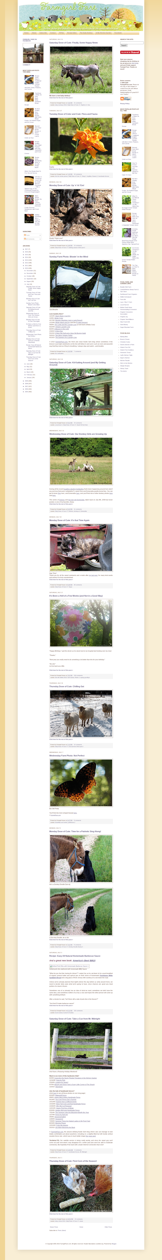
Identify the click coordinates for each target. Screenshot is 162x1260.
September (30, 278)
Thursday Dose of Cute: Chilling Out (66, 686)
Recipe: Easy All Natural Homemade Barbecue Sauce (74, 956)
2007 (26, 386)
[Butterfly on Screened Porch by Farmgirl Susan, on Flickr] (81, 806)
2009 (26, 381)
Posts (28, 235)
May (28, 366)
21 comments (78, 103)
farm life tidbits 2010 (61, 677)
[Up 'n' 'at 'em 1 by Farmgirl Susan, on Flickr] (81, 236)
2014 (26, 257)
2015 (26, 254)
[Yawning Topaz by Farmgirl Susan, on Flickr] (81, 571)
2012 (26, 262)
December (30, 270)
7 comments (77, 351)
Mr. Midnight (83, 1152)
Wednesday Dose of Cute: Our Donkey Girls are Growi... (32, 315)
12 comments (78, 245)
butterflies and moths (61, 822)
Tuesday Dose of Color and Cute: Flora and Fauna (73, 114)
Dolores (71, 511)
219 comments (78, 675)
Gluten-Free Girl (125, 347)
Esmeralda (84, 511)
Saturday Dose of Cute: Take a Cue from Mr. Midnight (74, 1019)
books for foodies (68, 1012)
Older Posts (108, 1227)
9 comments (77, 820)
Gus (89, 105)
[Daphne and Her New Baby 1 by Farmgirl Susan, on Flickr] (81, 93)
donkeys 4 (77, 511)
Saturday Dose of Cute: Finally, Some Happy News (73, 43)
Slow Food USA (125, 322)
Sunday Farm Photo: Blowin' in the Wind (68, 257)
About (34, 33)
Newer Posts (54, 1227)
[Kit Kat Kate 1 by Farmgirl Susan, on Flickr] (81, 416)
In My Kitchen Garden (103, 33)
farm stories (71, 677)
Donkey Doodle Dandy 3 (76, 947)
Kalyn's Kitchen (125, 358)
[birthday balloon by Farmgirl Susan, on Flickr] (81, 647)
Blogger (114, 1244)
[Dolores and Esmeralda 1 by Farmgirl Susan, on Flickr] (81, 485)
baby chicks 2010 (60, 1221)
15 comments (78, 423)
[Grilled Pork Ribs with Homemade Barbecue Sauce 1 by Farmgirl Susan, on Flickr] (69, 966)
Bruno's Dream (124, 339)
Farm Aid (123, 299)
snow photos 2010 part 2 (76, 746)
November (30, 273)
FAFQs (61, 33)
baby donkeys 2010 (61, 105)
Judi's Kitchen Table (126, 355)
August (29, 281)
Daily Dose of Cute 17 (73, 105)
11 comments (78, 509)
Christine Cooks (125, 342)
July (28, 284)
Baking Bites (124, 336)
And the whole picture (61, 176)
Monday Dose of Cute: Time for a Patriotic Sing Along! (75, 831)
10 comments (78, 174)
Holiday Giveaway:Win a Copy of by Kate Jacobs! (38, 220)
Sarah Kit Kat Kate (82, 425)
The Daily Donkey (86, 33)
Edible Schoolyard (125, 297)
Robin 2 (77, 677)
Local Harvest (124, 305)
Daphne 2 (84, 105)
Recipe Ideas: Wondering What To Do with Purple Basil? (38, 162)
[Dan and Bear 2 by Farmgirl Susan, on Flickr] (81, 935)
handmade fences (103, 176)
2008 (26, 383)
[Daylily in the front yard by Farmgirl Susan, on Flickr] (81, 165)
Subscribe (43, 33)
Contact (53, 33)
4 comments (78, 1150)
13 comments (79, 1219)
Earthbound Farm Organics (128, 294)
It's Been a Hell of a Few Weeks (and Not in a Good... (33, 325)
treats (81, 1221)
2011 (26, 265)
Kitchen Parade (125, 360)
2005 (26, 391)
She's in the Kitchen (126, 363)
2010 (26, 268)
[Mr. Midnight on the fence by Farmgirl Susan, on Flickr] (81, 1069)
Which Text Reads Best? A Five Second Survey (33, 172)
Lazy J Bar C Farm (126, 302)
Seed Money (124, 324)
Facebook (118, 33)
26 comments (78, 585)
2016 (26, 252)
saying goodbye (85, 677)
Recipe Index (72, 33)
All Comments (30, 239)
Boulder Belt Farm (125, 287)
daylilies (89, 176)
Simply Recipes (125, 366)
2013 (26, 260)
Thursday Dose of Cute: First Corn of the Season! (73, 1161)
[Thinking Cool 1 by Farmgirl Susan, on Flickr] (81, 737)
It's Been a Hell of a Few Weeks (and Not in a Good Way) (76, 596)
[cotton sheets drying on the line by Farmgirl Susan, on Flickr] (81, 307)
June (28, 364)
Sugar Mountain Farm (127, 327)
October (29, 276)
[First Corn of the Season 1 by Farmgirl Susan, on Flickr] (81, 1212)
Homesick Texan (125, 352)
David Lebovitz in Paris (127, 344)
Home (26, 33)
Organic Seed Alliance (127, 319)
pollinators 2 (71, 822)
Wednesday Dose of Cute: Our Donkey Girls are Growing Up (78, 434)
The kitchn (123, 371)
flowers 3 (95, 176)
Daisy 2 (84, 176)
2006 (26, 389)
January (29, 377)
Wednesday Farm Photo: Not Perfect (66, 756)
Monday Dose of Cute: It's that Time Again (69, 520)
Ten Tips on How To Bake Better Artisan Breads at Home (135, 270)
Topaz (70, 587)
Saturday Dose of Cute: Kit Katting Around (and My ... (33, 309)
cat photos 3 (58, 425)
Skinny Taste (124, 368)
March (29, 372)
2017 (26, 249)
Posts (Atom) (62, 1230)
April (28, 369)
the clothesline (59, 353)
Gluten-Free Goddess (127, 350)
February (30, 374)
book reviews (59, 1012)
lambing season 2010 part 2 (77, 247)
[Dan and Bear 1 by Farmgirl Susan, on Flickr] (81, 882)
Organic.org (124, 316)
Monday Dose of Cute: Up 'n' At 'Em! (66, 185)
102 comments (78, 1010)
